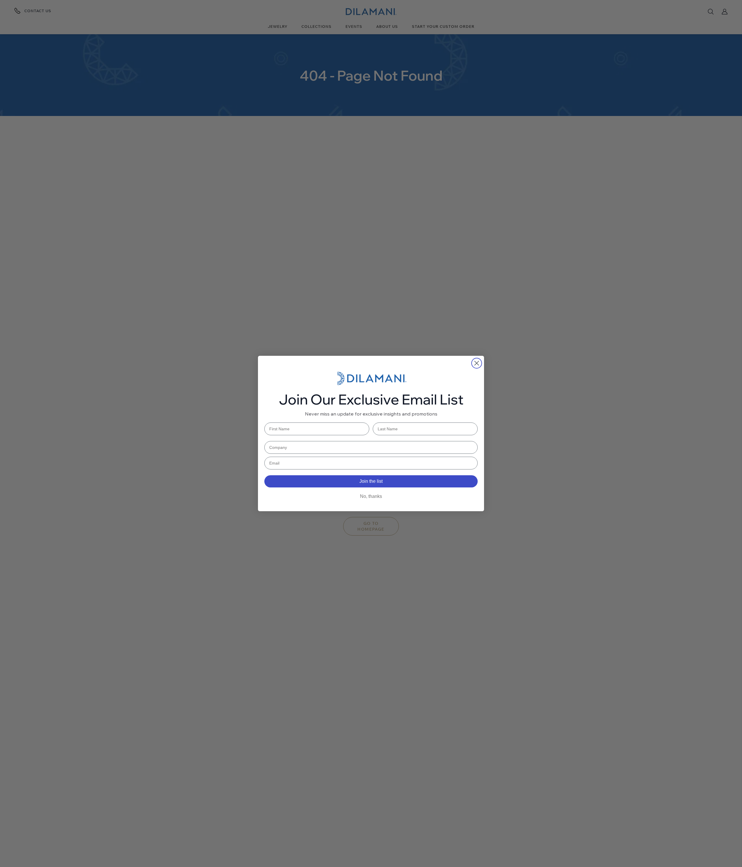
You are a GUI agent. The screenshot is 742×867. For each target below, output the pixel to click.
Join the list (371, 481)
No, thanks (371, 496)
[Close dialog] (477, 363)
